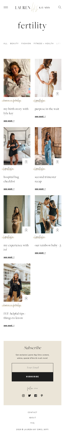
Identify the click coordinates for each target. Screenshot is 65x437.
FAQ (33, 423)
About (32, 418)
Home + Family (12, 101)
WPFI (46, 429)
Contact (32, 412)
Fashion (26, 43)
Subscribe (32, 377)
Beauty (14, 43)
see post (8, 121)
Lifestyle (39, 101)
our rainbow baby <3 (48, 245)
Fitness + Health (44, 43)
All (6, 43)
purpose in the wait (47, 109)
